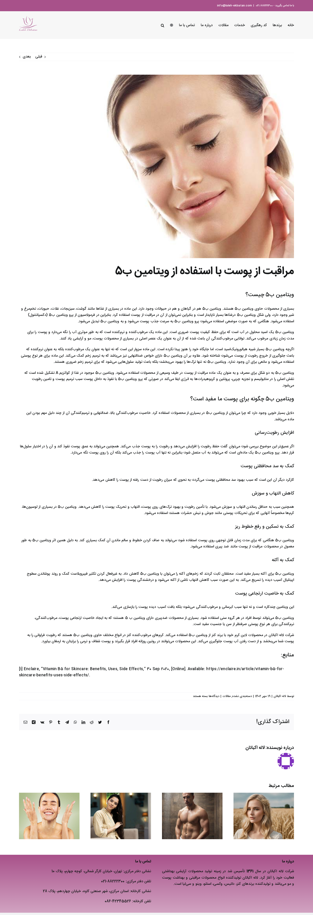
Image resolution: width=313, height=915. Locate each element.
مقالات (226, 696)
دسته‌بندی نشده (242, 696)
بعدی (27, 57)
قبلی (38, 57)
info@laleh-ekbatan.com (234, 5)
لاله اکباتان (280, 696)
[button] (162, 25)
